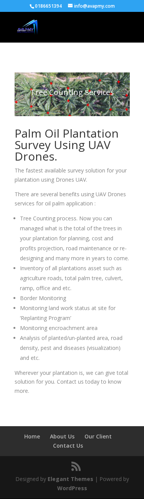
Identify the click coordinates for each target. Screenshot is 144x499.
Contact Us (68, 445)
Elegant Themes (70, 479)
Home (32, 436)
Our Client (98, 436)
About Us (62, 436)
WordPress (72, 488)
